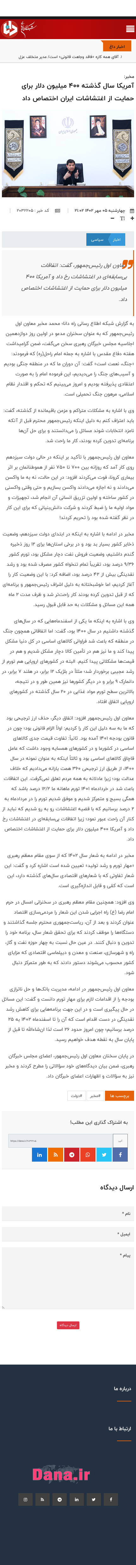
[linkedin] (77, 1499)
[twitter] (94, 1499)
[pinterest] (60, 1499)
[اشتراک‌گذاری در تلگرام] (71, 1155)
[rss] (42, 1499)
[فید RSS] (55, 1155)
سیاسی (97, 239)
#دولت (76, 1095)
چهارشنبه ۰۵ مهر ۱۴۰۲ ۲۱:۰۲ (100, 210)
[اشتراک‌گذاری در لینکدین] (39, 1155)
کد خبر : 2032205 (33, 210)
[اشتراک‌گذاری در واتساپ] (88, 1155)
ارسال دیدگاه (68, 1325)
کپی (120, 1141)
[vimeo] (25, 1499)
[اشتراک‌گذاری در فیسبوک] (120, 1155)
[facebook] (111, 1499)
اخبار (117, 239)
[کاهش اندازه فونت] (110, 218)
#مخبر (95, 1095)
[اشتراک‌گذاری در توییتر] (104, 1155)
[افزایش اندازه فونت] (130, 218)
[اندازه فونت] (120, 218)
